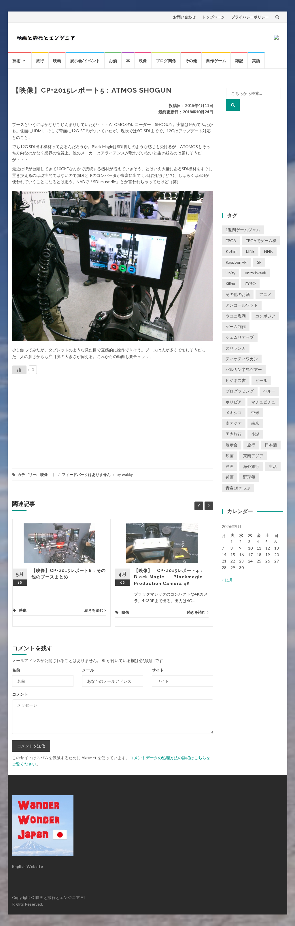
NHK (268, 251)
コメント (20, 694)
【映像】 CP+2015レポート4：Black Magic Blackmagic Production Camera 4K (169, 577)
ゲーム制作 (236, 326)
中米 (255, 412)
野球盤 (249, 477)
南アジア (234, 423)
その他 (191, 60)
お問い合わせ (184, 17)
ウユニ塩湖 (236, 315)
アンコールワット (242, 305)
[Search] (233, 105)
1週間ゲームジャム (243, 229)
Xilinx (230, 283)
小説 (255, 434)
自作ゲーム (216, 60)
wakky (127, 474)
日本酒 (271, 444)
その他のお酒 (238, 294)
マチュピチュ (263, 401)
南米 (255, 423)
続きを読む (93, 610)
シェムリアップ (240, 337)
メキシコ (234, 412)
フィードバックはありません (86, 474)
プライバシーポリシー (250, 17)
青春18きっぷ (238, 487)
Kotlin (231, 251)
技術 (16, 60)
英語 (256, 60)
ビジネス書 (236, 380)
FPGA (231, 240)
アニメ (265, 294)
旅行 (40, 60)
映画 (57, 60)
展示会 (232, 444)
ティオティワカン (242, 358)
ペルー (269, 391)
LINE (250, 251)
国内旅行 (234, 434)
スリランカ (236, 348)
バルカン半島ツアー (244, 369)
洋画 (230, 466)
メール (88, 670)
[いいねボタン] (19, 370)
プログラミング (240, 391)
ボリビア (234, 401)
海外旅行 (251, 466)
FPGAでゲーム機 (261, 240)
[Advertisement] (55, 420)
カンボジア (265, 315)
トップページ (213, 17)
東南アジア (253, 455)
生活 (273, 466)
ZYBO (250, 283)
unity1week (255, 272)
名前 (16, 670)
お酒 (113, 60)
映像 (143, 60)
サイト (158, 670)
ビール (261, 380)
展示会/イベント (85, 60)
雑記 (239, 60)
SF (259, 262)
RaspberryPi (236, 262)
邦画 (230, 477)
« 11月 (227, 579)
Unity (230, 272)
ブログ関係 (166, 60)
